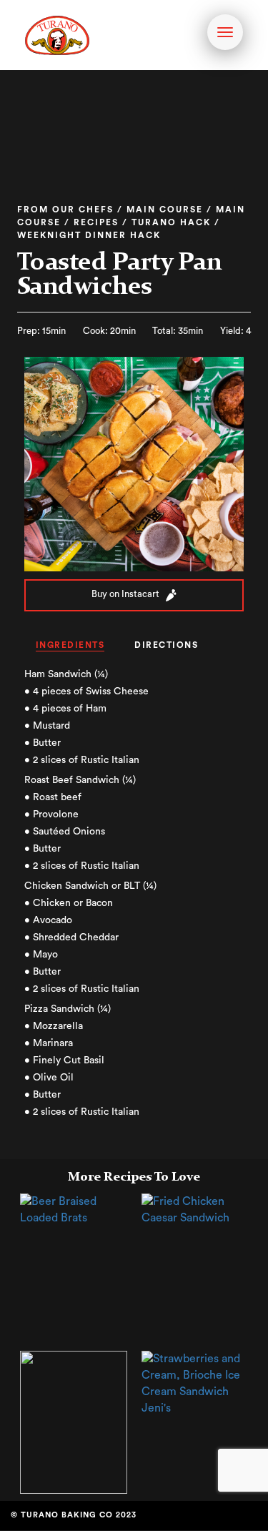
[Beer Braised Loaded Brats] (73, 1209)
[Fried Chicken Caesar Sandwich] (195, 1209)
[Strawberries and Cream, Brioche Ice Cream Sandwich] (195, 1383)
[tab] (70, 646)
